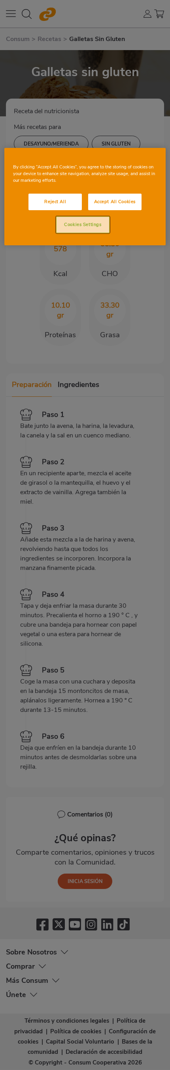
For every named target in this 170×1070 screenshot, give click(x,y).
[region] (85, 196)
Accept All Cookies (115, 201)
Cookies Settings (82, 224)
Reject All (55, 201)
